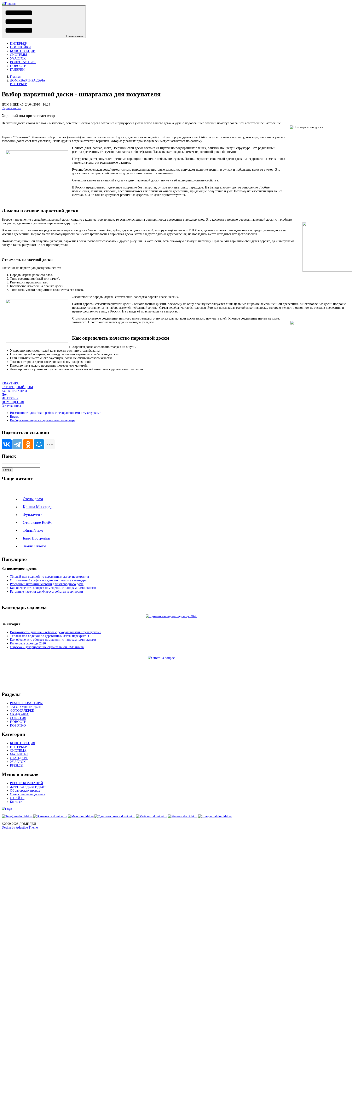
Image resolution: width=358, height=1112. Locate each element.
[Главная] (9, 3)
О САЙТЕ (17, 798)
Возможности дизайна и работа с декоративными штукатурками (55, 412)
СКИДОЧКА (19, 714)
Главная (15, 76)
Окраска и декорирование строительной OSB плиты (47, 647)
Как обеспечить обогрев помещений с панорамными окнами (53, 587)
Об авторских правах (25, 790)
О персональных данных (27, 794)
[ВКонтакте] (7, 444)
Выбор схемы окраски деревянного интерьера (42, 420)
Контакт (16, 801)
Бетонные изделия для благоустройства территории (46, 591)
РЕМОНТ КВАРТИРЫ (26, 703)
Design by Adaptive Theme (20, 827)
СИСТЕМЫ (18, 54)
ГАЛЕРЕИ (17, 69)
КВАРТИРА (10, 383)
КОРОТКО (18, 725)
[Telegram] (17, 444)
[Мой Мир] (39, 444)
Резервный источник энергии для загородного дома (46, 584)
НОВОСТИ (18, 66)
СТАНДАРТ (19, 758)
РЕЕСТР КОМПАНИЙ (26, 783)
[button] (44, 21)
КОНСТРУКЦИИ (22, 51)
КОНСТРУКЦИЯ (22, 743)
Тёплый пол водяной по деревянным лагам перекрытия (49, 576)
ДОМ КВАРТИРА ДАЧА (27, 80)
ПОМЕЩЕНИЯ (13, 402)
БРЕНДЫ (16, 765)
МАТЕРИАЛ (19, 754)
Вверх (14, 416)
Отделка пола (11, 405)
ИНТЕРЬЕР (18, 43)
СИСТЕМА (18, 750)
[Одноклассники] (28, 444)
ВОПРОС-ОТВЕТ (23, 62)
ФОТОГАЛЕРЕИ (22, 710)
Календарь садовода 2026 (28, 643)
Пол (4, 394)
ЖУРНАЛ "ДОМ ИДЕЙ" (28, 787)
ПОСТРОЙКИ (20, 47)
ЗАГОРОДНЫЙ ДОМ (17, 387)
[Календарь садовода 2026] (179, 616)
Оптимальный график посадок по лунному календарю (48, 580)
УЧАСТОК (18, 58)
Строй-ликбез (11, 108)
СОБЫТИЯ (18, 718)
